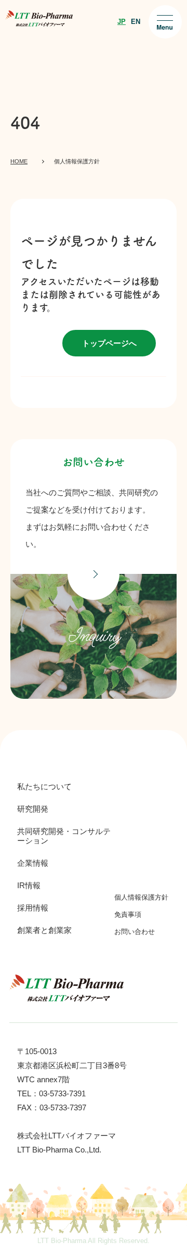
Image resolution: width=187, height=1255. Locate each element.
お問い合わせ (134, 932)
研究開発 (32, 808)
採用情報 (32, 907)
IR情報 (29, 885)
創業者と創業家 (44, 930)
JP (121, 21)
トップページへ (109, 343)
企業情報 (32, 863)
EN (135, 21)
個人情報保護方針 (141, 897)
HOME (19, 161)
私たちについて (44, 786)
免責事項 (127, 914)
